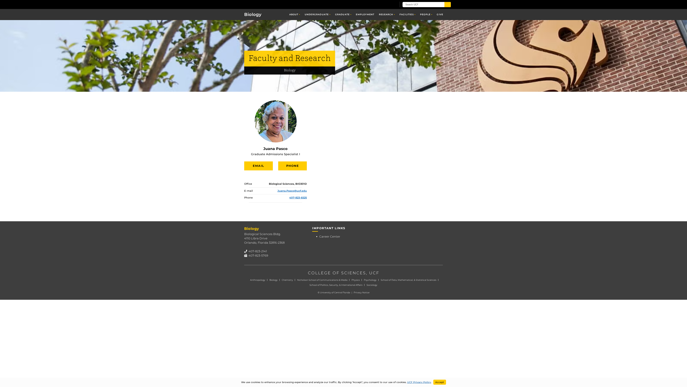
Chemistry (287, 280)
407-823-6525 (298, 197)
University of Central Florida (335, 292)
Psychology (370, 280)
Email (258, 166)
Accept (439, 382)
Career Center (329, 236)
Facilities (406, 14)
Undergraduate (317, 14)
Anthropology (257, 280)
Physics (356, 280)
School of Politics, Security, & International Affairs (336, 285)
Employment (365, 14)
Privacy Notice (361, 292)
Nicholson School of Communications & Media (322, 280)
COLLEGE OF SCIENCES (337, 273)
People (425, 14)
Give (440, 14)
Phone (292, 166)
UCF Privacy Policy (419, 382)
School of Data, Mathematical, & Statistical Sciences (408, 280)
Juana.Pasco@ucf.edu (292, 190)
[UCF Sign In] (386, 5)
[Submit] (447, 4)
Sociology (372, 285)
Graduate (342, 14)
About (293, 14)
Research (386, 14)
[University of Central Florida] (265, 4)
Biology (252, 14)
